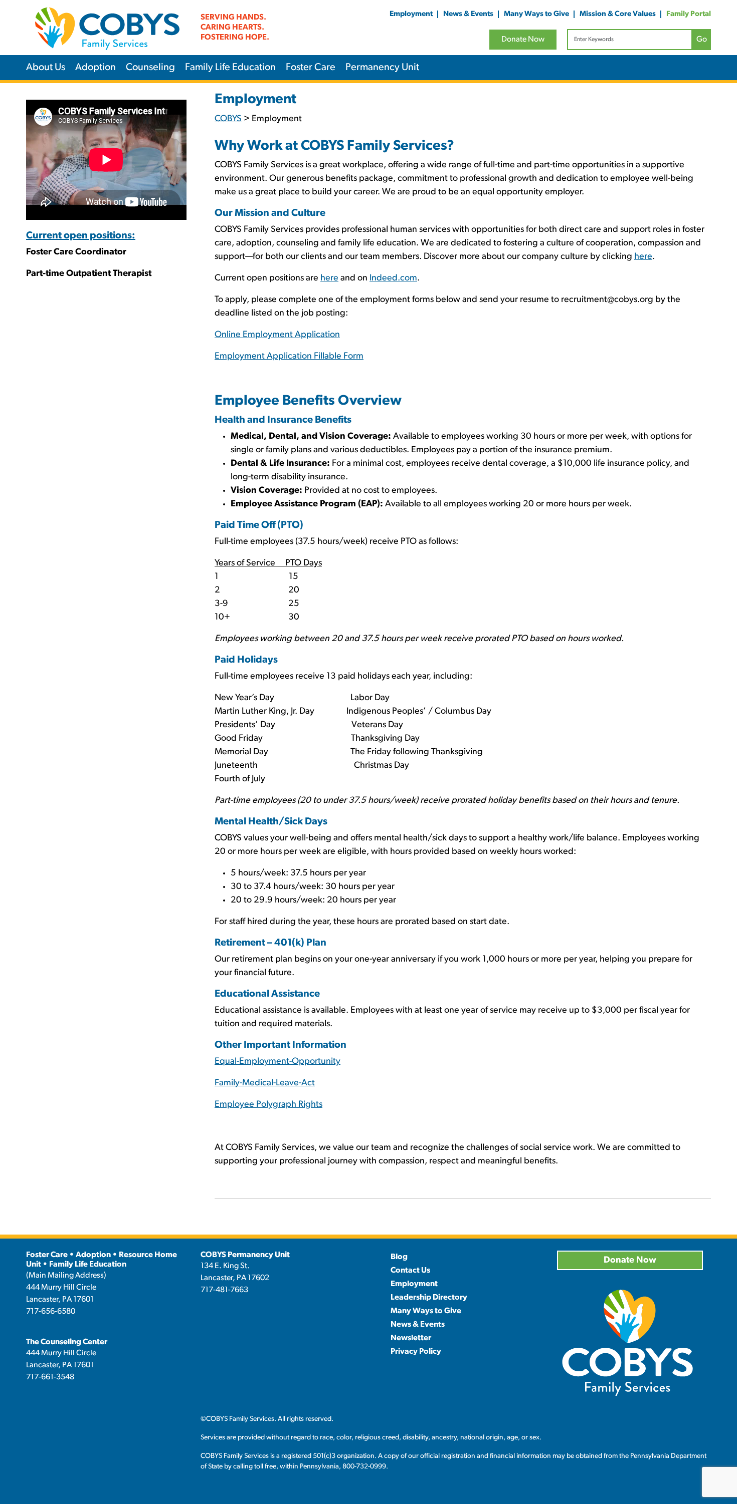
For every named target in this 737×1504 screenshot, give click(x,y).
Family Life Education (230, 68)
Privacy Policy (416, 1352)
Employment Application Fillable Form (289, 356)
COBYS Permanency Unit (245, 1255)
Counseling (150, 68)
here (643, 256)
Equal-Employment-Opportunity (277, 1061)
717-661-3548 (50, 1377)
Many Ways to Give (536, 14)
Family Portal (688, 14)
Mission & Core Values (618, 14)
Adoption (95, 68)
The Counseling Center (66, 1342)
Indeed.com (393, 278)
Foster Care (310, 68)
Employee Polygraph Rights (268, 1104)
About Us (45, 68)
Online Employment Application (277, 335)
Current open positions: (80, 236)
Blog (399, 1257)
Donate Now (522, 40)
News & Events (468, 14)
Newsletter (411, 1338)
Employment (411, 14)
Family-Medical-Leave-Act (265, 1083)
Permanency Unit (382, 68)
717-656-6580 (50, 1312)
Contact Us (410, 1271)
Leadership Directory (429, 1298)
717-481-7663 (224, 1290)
